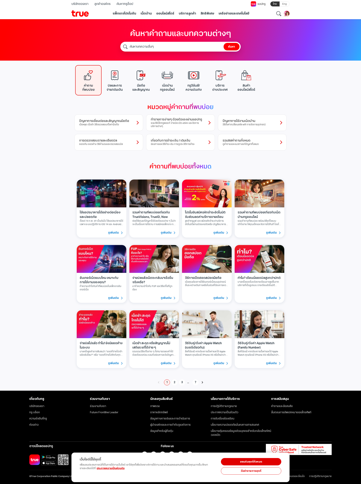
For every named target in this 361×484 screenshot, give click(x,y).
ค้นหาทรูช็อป (125, 4)
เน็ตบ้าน (146, 13)
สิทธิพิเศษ (207, 13)
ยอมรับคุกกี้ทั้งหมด (251, 462)
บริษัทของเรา (79, 4)
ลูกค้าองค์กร (102, 4)
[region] (77, 465)
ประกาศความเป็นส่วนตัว (111, 468)
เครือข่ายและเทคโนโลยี (234, 13)
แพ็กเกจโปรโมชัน (124, 13)
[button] (88, 80)
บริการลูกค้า (187, 13)
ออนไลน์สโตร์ (165, 13)
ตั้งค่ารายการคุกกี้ (251, 471)
